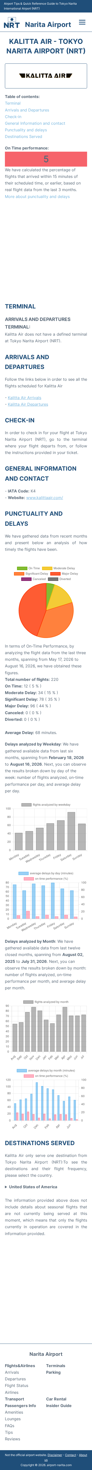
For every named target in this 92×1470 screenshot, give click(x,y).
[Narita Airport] (12, 22)
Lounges (13, 1418)
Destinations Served (23, 136)
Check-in (13, 116)
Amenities (14, 1412)
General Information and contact (35, 123)
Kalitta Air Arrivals (24, 397)
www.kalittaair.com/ (44, 497)
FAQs (9, 1425)
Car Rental (56, 1398)
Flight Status (16, 1385)
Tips (9, 1432)
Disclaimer (55, 1455)
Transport (14, 1398)
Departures (15, 1378)
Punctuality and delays (26, 129)
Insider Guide (59, 1405)
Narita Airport (48, 24)
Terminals (55, 1365)
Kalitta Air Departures (28, 404)
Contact (70, 1455)
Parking (53, 1372)
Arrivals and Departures (27, 110)
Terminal (13, 103)
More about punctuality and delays (37, 196)
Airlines (11, 1392)
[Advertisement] (46, 251)
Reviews (12, 1438)
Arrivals (12, 1372)
